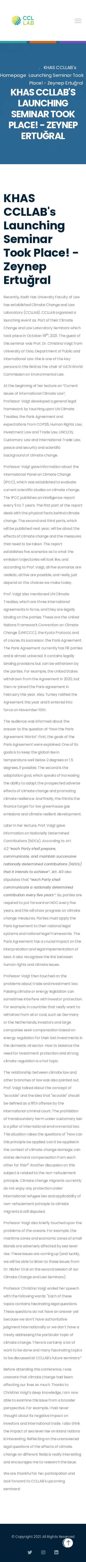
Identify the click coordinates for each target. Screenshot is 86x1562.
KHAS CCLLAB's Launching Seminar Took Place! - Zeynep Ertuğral (55, 75)
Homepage (13, 75)
